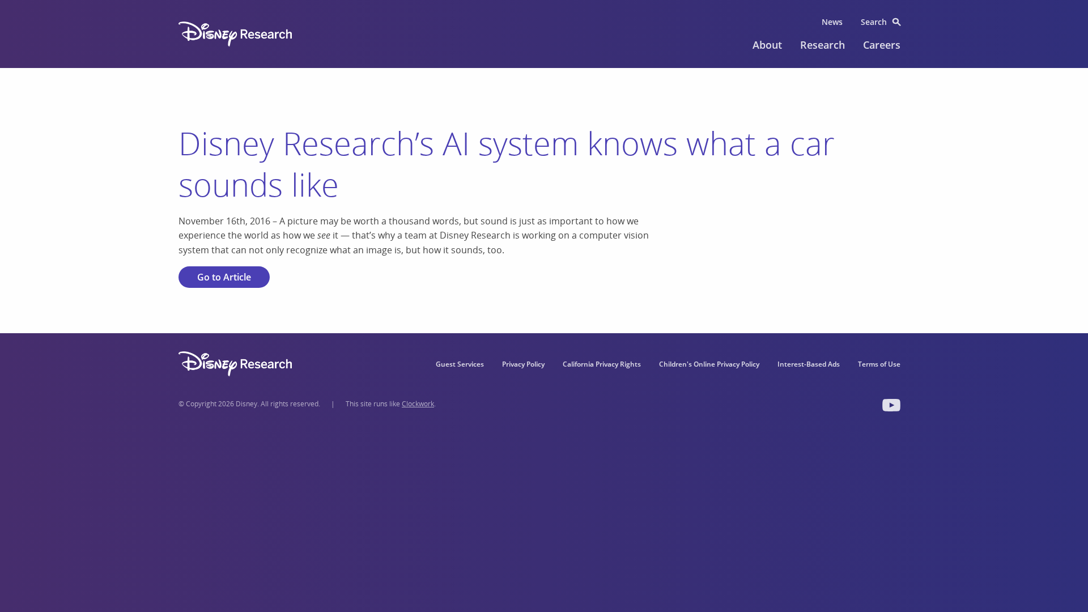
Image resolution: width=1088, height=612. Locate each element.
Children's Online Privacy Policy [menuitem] (709, 364)
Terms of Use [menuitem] (879, 364)
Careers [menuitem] (881, 45)
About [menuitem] (767, 45)
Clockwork (418, 404)
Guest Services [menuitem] (460, 364)
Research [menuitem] (822, 45)
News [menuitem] (832, 21)
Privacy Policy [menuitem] (523, 364)
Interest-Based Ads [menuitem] (808, 364)
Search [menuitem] (874, 21)
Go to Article (224, 277)
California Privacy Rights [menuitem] (602, 364)
